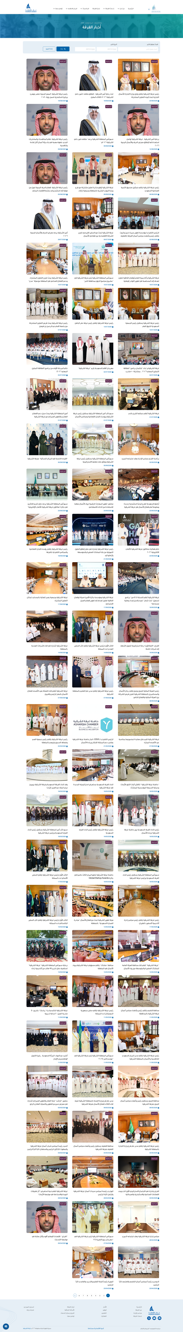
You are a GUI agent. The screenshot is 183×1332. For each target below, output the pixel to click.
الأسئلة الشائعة (69, 1310)
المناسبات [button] (85, 9)
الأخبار (105, 1307)
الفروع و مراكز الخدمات (67, 1313)
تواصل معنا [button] (58, 9)
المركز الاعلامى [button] (72, 9)
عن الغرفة (138, 1310)
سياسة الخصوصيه (155, 1328)
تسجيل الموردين (29, 1307)
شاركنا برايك (30, 1310)
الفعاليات (104, 1316)
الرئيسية (130, 9)
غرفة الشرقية (98, 23)
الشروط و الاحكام (145, 1328)
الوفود (105, 1310)
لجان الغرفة (96, 9)
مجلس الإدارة (138, 1313)
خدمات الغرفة (137, 1316)
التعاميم (104, 1313)
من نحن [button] (122, 9)
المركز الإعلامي (89, 23)
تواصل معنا (70, 1316)
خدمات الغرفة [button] (109, 9)
